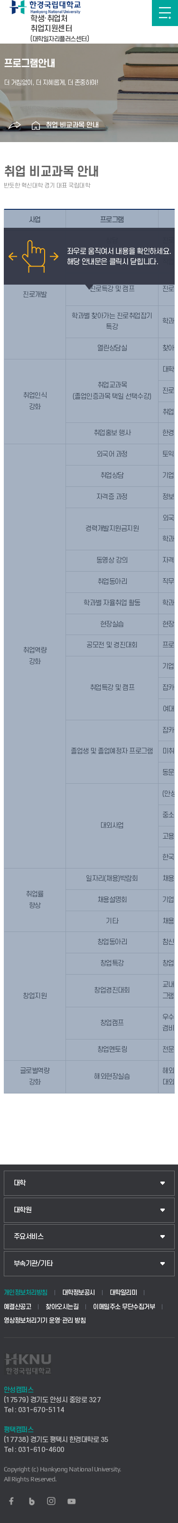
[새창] (11, 1501)
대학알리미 (123, 1292)
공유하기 (15, 125)
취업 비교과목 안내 (72, 125)
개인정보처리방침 (25, 1292)
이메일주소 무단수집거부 (124, 1306)
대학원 (23, 1210)
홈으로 (36, 125)
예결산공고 (17, 1306)
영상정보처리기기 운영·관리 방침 (45, 1320)
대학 (20, 1183)
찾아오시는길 (62, 1306)
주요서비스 (29, 1237)
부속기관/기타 (33, 1264)
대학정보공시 (78, 1292)
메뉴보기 (165, 13)
